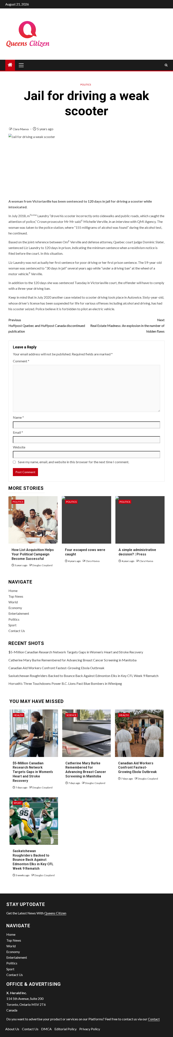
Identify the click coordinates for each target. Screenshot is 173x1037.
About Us (12, 1029)
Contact (154, 1019)
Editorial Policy (65, 1029)
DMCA (46, 1029)
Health (18, 715)
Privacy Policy (89, 1029)
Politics (85, 84)
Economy (15, 608)
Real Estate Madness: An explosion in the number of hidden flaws (127, 325)
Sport (12, 625)
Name (18, 417)
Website (19, 447)
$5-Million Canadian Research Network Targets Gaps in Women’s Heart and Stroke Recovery (75, 652)
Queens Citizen (55, 913)
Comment (21, 361)
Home (13, 591)
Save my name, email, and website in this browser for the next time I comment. (73, 462)
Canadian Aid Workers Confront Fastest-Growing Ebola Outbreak (56, 668)
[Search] (166, 65)
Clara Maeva (21, 129)
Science (71, 715)
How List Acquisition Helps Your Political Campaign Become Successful (33, 554)
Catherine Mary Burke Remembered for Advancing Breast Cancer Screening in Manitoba (72, 660)
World (13, 602)
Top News (15, 596)
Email (18, 432)
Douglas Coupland (42, 565)
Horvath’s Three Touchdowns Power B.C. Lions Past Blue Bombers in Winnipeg (65, 683)
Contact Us (16, 631)
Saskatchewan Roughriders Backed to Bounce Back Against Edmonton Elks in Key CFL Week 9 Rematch (83, 676)
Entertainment (18, 613)
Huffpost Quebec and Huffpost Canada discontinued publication (46, 325)
